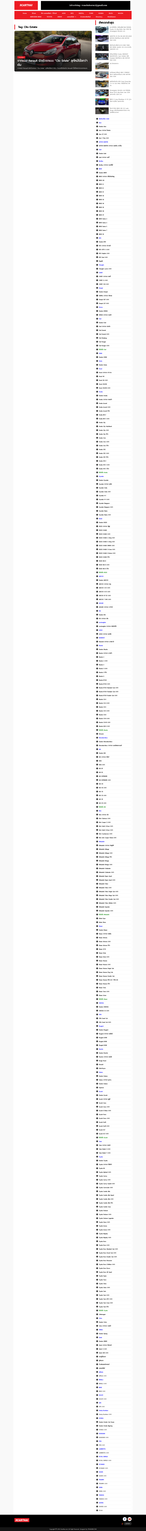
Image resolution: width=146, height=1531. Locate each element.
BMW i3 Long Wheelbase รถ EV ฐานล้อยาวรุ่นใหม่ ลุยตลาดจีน (120, 100)
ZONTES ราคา (103, 1506)
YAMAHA (101, 1495)
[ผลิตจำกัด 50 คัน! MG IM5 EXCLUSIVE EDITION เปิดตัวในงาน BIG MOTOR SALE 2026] (102, 38)
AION (63, 13)
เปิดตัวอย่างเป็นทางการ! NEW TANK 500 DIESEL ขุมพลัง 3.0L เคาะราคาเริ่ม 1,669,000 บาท (120, 47)
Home (25, 13)
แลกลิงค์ (127, 1524)
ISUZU (111, 13)
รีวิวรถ (34, 13)
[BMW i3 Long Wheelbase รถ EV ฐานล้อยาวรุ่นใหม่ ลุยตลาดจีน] (102, 101)
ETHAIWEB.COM (92, 1529)
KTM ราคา (102, 1445)
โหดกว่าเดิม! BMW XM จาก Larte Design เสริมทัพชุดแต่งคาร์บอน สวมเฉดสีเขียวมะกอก (120, 110)
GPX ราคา (102, 1407)
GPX (100, 1403)
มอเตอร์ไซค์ (70, 17)
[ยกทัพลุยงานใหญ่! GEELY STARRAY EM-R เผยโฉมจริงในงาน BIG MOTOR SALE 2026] (102, 74)
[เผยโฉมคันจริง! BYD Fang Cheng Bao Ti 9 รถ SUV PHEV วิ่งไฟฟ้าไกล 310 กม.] (102, 84)
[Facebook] (125, 1519)
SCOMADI (101, 1464)
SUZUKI (101, 1472)
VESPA (100, 1487)
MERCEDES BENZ (36, 17)
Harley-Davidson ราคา (105, 1414)
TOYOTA (49, 17)
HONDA (101, 13)
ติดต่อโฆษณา (112, 17)
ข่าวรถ (101, 1510)
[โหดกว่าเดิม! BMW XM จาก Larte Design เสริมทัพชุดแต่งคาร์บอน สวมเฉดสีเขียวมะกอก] (102, 110)
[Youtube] (130, 1519)
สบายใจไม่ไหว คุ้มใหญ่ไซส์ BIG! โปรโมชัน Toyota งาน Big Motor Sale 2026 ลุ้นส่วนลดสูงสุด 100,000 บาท (120, 29)
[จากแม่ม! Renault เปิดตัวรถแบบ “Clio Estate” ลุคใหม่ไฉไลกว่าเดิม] (53, 51)
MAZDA (120, 13)
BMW (100, 1387)
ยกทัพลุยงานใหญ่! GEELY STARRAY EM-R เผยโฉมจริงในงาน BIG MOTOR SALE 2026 (120, 74)
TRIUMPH (101, 1480)
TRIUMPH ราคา (103, 1483)
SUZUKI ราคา (102, 1476)
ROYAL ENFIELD (103, 1457)
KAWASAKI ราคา (104, 1437)
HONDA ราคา (103, 1430)
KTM (100, 1441)
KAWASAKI (102, 1434)
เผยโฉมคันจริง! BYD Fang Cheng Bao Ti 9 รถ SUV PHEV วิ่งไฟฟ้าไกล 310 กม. (120, 83)
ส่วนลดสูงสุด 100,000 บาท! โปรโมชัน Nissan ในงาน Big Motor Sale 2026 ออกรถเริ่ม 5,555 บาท (120, 92)
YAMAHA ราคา (103, 1499)
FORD (91, 13)
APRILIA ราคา (103, 1376)
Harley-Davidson (103, 1410)
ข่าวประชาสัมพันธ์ (85, 17)
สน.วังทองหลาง (114, 63)
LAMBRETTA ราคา (104, 1453)
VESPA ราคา (102, 1491)
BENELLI (101, 1380)
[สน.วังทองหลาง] (102, 66)
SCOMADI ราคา (103, 1468)
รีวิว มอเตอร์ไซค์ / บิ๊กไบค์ (49, 13)
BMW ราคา (102, 1391)
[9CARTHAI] (26, 5)
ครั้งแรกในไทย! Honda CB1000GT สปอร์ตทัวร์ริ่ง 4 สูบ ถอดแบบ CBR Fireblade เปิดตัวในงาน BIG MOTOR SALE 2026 (120, 57)
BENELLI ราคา (103, 1384)
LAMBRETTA (102, 1449)
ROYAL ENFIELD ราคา (105, 1460)
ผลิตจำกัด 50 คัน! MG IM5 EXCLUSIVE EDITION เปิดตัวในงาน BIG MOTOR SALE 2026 (121, 38)
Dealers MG (102, 753)
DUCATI (101, 1395)
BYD (72, 13)
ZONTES (101, 1503)
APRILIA (101, 1372)
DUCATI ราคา (103, 1399)
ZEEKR (60, 17)
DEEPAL (81, 13)
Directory (99, 17)
